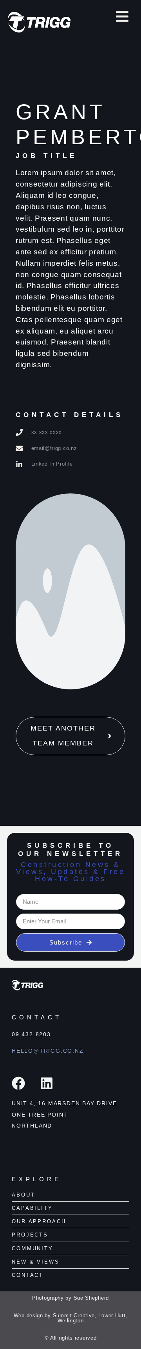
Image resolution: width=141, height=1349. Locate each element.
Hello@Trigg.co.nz (48, 1051)
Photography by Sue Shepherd (70, 1298)
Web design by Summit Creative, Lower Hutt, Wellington (70, 1318)
